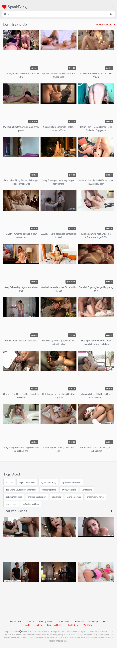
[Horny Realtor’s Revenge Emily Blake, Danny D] (96, 537)
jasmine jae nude (74, 496)
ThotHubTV (72, 625)
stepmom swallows (27, 482)
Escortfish (79, 621)
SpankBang (17, 7)
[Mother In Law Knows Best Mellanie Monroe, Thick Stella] (96, 582)
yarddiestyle (87, 489)
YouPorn (87, 625)
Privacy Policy (46, 621)
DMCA (30, 621)
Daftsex (38, 625)
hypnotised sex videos (71, 482)
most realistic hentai (95, 496)
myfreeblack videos (31, 504)
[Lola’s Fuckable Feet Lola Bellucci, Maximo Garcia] (58, 582)
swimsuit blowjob (69, 489)
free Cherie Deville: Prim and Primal (21, 489)
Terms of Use (64, 621)
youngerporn (11, 504)
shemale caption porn (37, 496)
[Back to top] (109, 638)
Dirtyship (93, 621)
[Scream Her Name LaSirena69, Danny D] (58, 537)
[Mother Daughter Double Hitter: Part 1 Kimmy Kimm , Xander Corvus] (21, 537)
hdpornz (9, 482)
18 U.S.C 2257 (15, 621)
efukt (27, 625)
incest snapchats (49, 489)
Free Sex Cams (54, 625)
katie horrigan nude (14, 496)
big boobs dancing (48, 482)
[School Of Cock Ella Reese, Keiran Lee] (21, 582)
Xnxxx (106, 621)
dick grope (56, 496)
